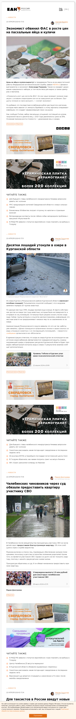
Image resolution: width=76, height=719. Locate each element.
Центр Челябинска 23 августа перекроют (26, 663)
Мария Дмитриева (62, 477)
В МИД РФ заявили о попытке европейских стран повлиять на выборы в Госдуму (39, 223)
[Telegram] (63, 128)
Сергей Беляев (61, 22)
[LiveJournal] (68, 128)
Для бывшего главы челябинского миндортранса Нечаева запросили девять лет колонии (37, 200)
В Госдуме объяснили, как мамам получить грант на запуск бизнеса (37, 459)
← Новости (11, 17)
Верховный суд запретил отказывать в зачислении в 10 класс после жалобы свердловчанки (37, 677)
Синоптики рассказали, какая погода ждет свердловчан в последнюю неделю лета (38, 451)
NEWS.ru (57, 84)
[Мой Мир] (66, 128)
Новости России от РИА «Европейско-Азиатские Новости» (14, 9)
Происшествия (11, 371)
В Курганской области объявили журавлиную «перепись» (33, 667)
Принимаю (38, 715)
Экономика (10, 124)
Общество (19, 124)
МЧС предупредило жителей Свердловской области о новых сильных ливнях (38, 206)
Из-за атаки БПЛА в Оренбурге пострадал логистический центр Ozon (38, 456)
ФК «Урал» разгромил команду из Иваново (27, 463)
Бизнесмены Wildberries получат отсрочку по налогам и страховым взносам (37, 212)
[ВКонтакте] (57, 128)
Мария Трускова (62, 239)
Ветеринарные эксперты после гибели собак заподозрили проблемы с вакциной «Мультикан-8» (38, 217)
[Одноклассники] (60, 128)
